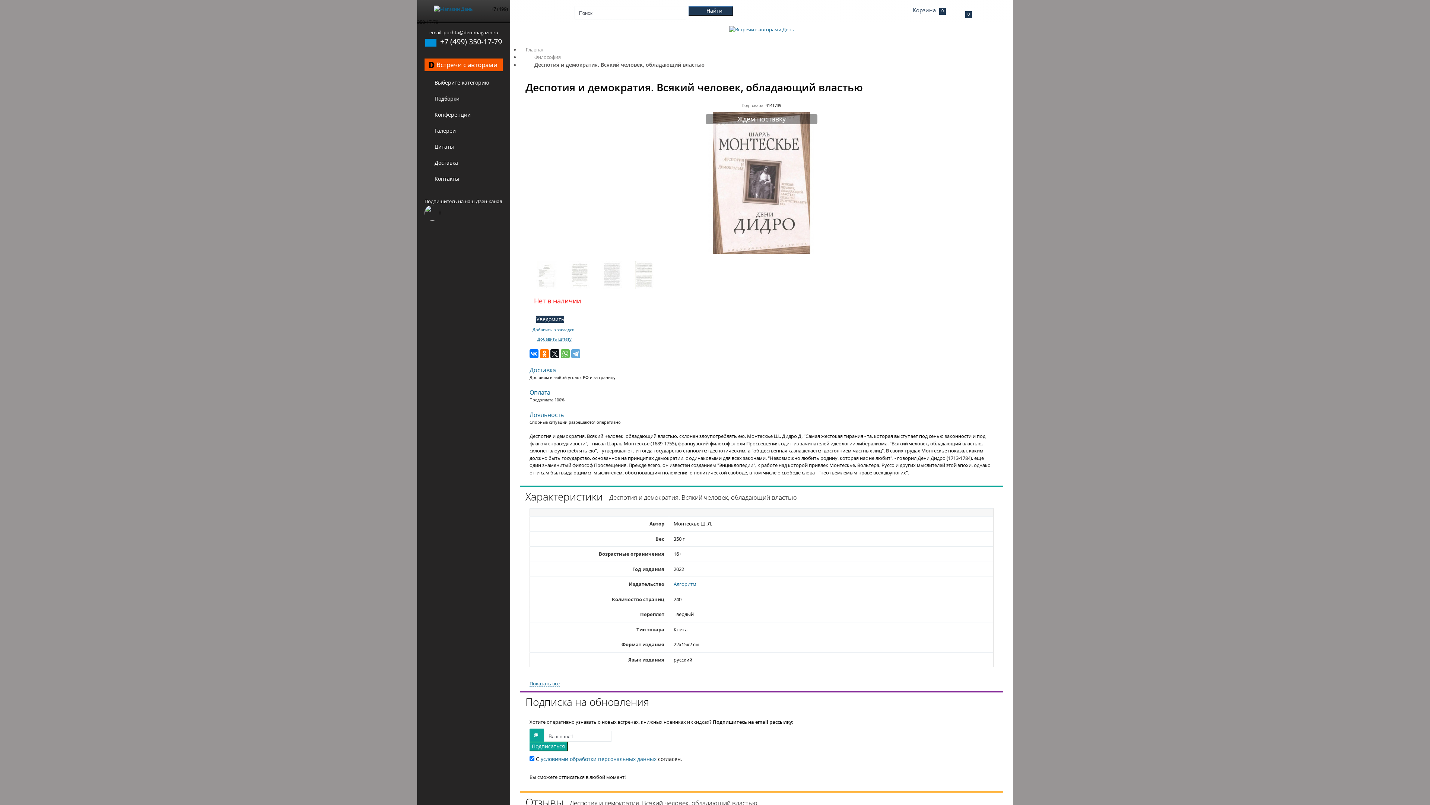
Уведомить (550, 319)
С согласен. (608, 759)
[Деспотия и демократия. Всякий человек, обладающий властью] (761, 252)
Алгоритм (685, 584)
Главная (535, 49)
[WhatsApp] (565, 353)
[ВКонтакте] (534, 353)
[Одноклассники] (544, 353)
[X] (554, 353)
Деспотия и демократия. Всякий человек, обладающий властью (619, 64)
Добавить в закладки (554, 330)
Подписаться (548, 746)
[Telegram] (575, 353)
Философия (547, 57)
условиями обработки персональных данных (599, 759)
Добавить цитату (554, 339)
